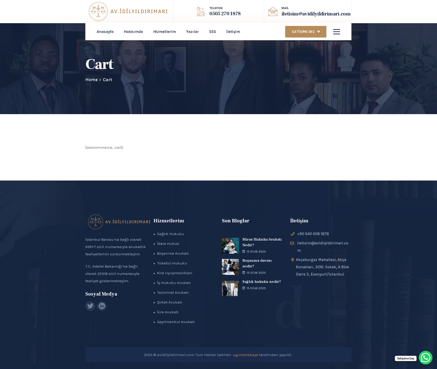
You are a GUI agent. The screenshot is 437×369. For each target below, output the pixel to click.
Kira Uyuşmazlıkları (174, 273)
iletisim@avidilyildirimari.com (316, 14)
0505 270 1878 (225, 13)
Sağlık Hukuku (170, 233)
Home (91, 79)
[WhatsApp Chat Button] (425, 357)
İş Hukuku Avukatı (174, 282)
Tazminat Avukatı (173, 292)
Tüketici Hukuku (172, 263)
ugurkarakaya (245, 354)
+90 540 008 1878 (313, 233)
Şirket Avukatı (169, 302)
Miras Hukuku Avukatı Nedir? (262, 242)
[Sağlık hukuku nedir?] (230, 288)
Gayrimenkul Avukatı (176, 321)
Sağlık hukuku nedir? (261, 281)
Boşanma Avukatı (173, 253)
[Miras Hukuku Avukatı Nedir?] (230, 246)
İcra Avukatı (168, 312)
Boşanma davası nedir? (257, 263)
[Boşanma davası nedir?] (230, 267)
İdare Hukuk (168, 243)
